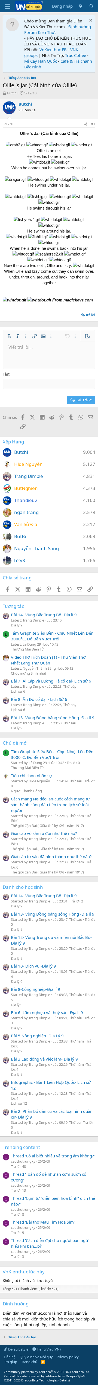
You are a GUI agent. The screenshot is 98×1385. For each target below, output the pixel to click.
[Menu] (7, 6)
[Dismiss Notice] (90, 21)
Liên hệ (10, 1356)
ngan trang (26, 512)
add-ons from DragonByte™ (65, 1376)
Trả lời (90, 314)
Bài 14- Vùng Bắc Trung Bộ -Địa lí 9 (44, 614)
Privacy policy (68, 1356)
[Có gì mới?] (80, 6)
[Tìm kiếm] (91, 6)
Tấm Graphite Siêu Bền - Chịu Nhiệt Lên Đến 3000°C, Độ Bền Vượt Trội (52, 635)
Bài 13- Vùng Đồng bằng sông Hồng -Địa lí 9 (52, 717)
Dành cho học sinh (23, 887)
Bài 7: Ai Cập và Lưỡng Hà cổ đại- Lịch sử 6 (51, 681)
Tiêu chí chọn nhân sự (31, 775)
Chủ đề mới (15, 743)
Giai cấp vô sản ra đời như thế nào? (44, 833)
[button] (9, 336)
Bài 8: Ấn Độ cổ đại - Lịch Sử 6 (39, 699)
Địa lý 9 (16, 625)
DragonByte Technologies (39, 1380)
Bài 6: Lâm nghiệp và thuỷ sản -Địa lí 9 (47, 1012)
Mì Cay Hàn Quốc (40, 61)
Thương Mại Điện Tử (27, 649)
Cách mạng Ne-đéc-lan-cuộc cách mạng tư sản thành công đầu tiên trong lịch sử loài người (50, 804)
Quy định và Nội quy (36, 1356)
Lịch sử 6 (18, 691)
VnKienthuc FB (53, 49)
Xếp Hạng (13, 442)
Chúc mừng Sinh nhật (28, 673)
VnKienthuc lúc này (24, 1271)
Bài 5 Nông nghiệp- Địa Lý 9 (37, 1035)
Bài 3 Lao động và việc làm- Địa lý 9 (44, 1059)
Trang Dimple (28, 476)
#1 (93, 124)
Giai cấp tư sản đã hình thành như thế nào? (51, 856)
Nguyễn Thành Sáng (36, 548)
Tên (6, 374)
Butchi (12, 93)
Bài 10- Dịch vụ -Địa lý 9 (33, 966)
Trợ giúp (10, 1361)
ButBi (20, 536)
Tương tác (13, 606)
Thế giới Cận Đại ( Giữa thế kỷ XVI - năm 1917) (47, 825)
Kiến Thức (47, 32)
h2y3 (19, 560)
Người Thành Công (26, 790)
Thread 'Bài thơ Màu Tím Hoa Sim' (43, 1222)
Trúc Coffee (75, 55)
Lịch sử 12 (19, 1103)
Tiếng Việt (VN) (48, 1349)
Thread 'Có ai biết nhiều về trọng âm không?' (53, 1155)
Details (64, 1380)
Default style (17, 1349)
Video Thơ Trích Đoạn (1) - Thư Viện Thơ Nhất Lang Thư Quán (48, 660)
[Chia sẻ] (85, 124)
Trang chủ (29, 1361)
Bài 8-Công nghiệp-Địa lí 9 (35, 989)
